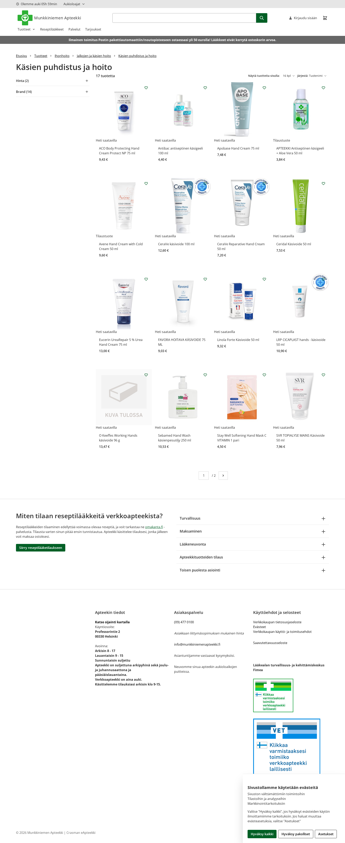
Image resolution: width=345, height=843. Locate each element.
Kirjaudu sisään (305, 18)
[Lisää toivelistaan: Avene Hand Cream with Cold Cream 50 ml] (146, 183)
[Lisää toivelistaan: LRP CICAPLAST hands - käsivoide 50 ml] (323, 279)
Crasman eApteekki (80, 832)
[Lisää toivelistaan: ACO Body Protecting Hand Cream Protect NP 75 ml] (146, 88)
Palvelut (74, 29)
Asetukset (325, 834)
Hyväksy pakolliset (296, 834)
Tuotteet (24, 29)
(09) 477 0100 (184, 622)
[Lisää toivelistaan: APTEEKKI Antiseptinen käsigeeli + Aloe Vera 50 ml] (323, 88)
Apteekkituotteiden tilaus (201, 557)
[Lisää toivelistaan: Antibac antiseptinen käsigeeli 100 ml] (205, 88)
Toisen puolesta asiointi (200, 570)
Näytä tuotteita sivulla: (264, 76)
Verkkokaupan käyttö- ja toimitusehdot (282, 631)
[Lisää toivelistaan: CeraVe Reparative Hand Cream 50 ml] (264, 183)
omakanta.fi (154, 527)
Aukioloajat (71, 4)
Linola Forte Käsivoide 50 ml (238, 340)
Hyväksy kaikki (262, 834)
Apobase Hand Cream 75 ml (238, 148)
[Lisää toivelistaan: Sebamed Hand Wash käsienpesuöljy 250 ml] (205, 375)
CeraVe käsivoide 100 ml (176, 244)
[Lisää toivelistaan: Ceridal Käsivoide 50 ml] (323, 183)
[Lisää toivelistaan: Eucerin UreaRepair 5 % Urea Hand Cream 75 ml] (146, 279)
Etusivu (21, 56)
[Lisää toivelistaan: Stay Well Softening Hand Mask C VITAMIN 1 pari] (264, 375)
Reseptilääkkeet (52, 29)
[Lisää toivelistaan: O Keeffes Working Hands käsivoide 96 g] (146, 375)
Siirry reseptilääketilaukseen (40, 548)
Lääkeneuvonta (193, 544)
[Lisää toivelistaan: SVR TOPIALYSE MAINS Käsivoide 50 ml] (323, 375)
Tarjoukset (93, 29)
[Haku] (261, 18)
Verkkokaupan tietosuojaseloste (277, 622)
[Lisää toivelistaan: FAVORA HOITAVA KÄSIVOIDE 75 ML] (205, 279)
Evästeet (259, 627)
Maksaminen (191, 531)
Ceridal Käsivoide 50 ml (293, 244)
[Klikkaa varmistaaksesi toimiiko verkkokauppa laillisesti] (291, 695)
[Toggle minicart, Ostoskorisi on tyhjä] (325, 18)
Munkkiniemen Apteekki (57, 18)
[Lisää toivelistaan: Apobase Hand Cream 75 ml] (264, 88)
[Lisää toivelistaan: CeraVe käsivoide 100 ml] (205, 183)
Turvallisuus (190, 518)
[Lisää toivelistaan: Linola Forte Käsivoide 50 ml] (264, 279)
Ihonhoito (62, 56)
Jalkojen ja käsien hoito (94, 56)
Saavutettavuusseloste (270, 643)
